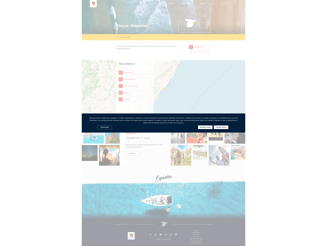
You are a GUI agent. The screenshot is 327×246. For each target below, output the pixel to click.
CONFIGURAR (104, 127)
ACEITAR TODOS (221, 127)
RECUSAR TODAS (205, 127)
